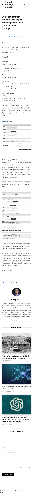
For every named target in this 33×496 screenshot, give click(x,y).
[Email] (23, 36)
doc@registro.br (7, 71)
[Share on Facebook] (9, 36)
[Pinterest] (17, 282)
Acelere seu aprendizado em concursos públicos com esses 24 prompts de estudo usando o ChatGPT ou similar (15, 420)
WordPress (3, 493)
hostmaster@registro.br (9, 77)
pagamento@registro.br (9, 64)
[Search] (28, 4)
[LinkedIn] (19, 36)
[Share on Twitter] (14, 36)
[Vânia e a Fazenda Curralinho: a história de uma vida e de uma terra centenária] (16, 343)
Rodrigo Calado (16, 300)
